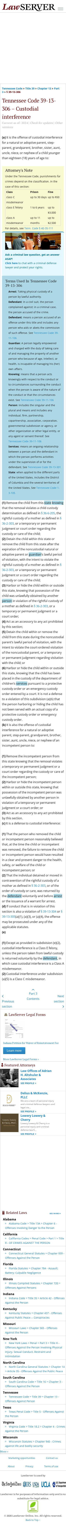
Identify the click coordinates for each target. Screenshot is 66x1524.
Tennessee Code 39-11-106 (37, 400)
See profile (27, 1083)
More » (4, 1451)
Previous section (8, 1003)
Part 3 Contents (33, 996)
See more (54, 1213)
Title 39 (29, 88)
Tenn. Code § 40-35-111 (38, 228)
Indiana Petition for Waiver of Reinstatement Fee (31, 1043)
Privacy (29, 1466)
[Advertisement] (33, 48)
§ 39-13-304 (48, 911)
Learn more (14, 1050)
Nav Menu (60, 9)
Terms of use (51, 1466)
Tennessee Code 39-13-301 (44, 467)
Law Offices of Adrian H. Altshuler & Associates (36, 1075)
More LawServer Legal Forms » (21, 1059)
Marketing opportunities (21, 1458)
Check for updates (41, 123)
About (11, 1466)
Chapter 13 (44, 88)
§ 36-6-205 (48, 513)
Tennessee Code (12, 88)
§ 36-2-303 (41, 606)
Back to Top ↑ (33, 1520)
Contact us (52, 1458)
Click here (11, 263)
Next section (59, 998)
